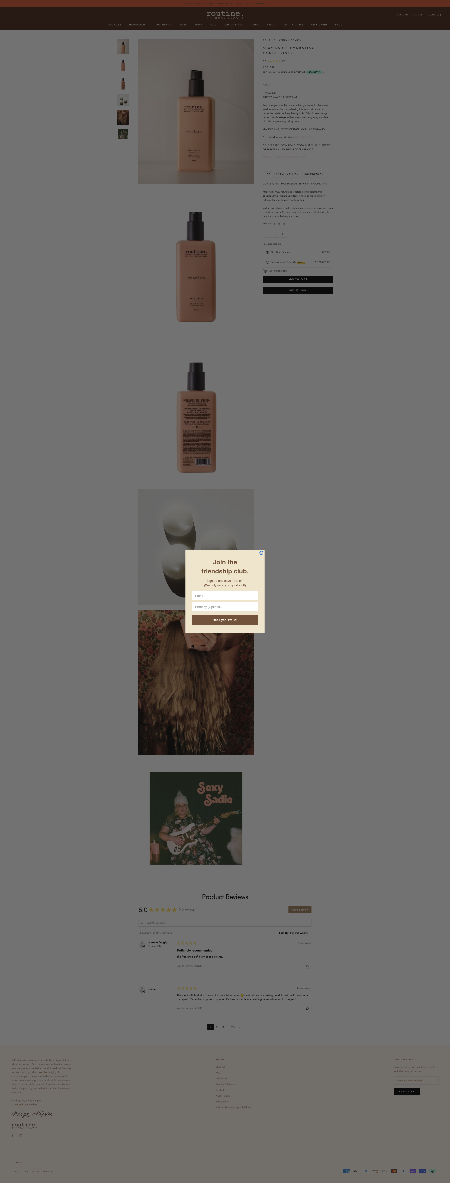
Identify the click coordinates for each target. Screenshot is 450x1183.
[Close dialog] (261, 553)
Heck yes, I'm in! (225, 619)
